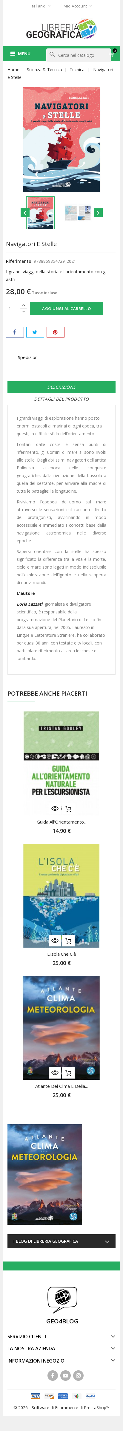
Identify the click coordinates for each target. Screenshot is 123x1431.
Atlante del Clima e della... (61, 1086)
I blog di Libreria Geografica (45, 1241)
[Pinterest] (55, 332)
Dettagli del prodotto (61, 399)
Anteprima (55, 808)
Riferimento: (19, 261)
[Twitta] (35, 332)
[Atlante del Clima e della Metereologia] (44, 1174)
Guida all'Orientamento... (62, 822)
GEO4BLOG (62, 1321)
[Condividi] (15, 332)
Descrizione (61, 387)
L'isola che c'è (61, 954)
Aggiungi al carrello (66, 308)
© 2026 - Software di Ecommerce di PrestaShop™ (61, 1407)
